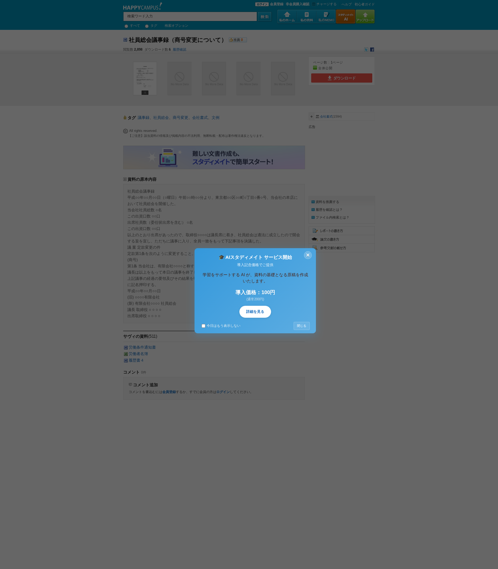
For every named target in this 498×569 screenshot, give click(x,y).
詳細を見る (255, 311)
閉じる (301, 326)
